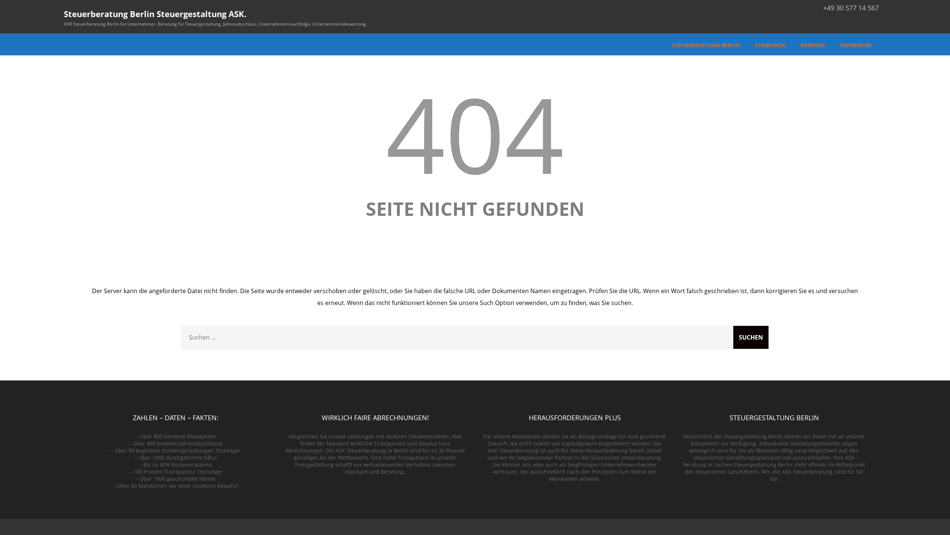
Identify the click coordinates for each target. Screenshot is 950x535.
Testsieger (228, 450)
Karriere (812, 45)
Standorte (770, 45)
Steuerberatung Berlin (706, 45)
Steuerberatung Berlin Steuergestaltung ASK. (155, 13)
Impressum (855, 45)
